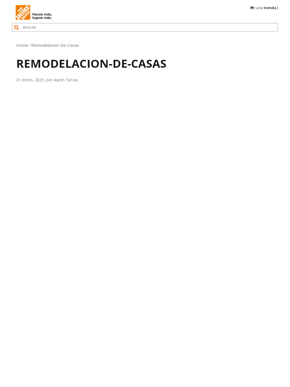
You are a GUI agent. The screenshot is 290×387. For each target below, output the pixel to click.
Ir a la (265, 7)
